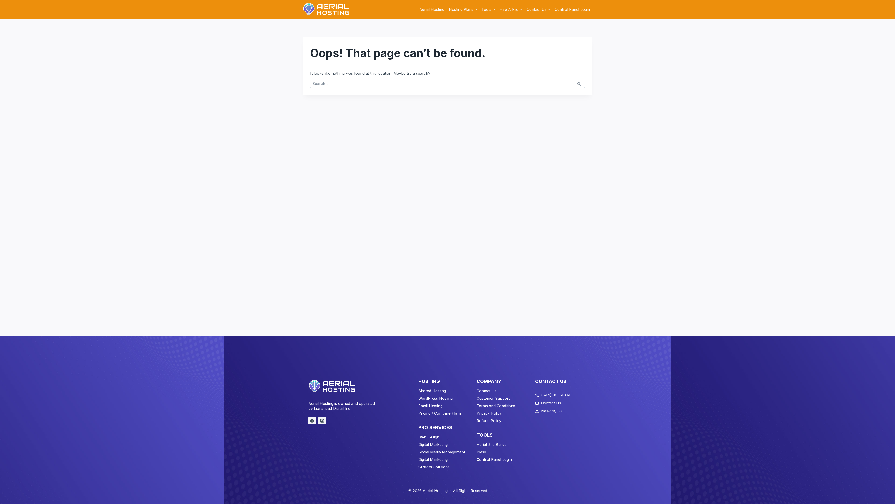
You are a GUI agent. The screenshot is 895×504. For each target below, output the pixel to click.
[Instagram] (322, 420)
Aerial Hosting (431, 9)
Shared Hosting (432, 390)
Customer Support (493, 398)
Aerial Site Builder (492, 444)
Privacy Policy (489, 413)
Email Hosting (430, 405)
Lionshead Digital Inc (332, 408)
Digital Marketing (433, 444)
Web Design (428, 437)
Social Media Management (441, 452)
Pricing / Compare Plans (439, 413)
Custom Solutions (434, 467)
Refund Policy (489, 420)
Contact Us (486, 390)
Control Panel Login (572, 9)
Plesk (481, 452)
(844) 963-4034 (556, 395)
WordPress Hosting (435, 398)
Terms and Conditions (496, 405)
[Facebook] (312, 420)
